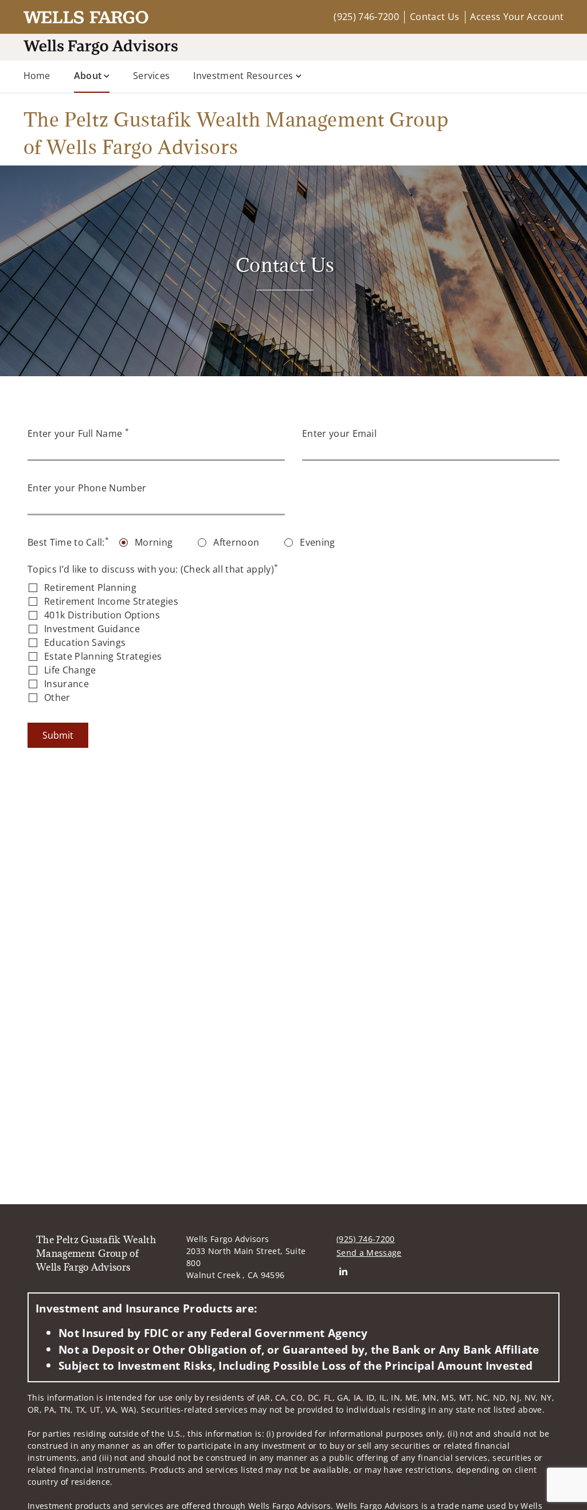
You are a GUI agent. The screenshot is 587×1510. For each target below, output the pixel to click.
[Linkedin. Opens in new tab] (343, 1271)
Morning (154, 542)
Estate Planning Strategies (103, 656)
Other (57, 697)
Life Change (70, 670)
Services (151, 75)
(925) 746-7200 (366, 16)
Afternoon (236, 542)
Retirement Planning (90, 587)
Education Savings (85, 642)
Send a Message (368, 1252)
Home (37, 75)
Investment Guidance (92, 628)
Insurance (66, 683)
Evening (317, 542)
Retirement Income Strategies (111, 601)
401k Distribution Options (102, 615)
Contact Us (434, 16)
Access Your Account (516, 16)
